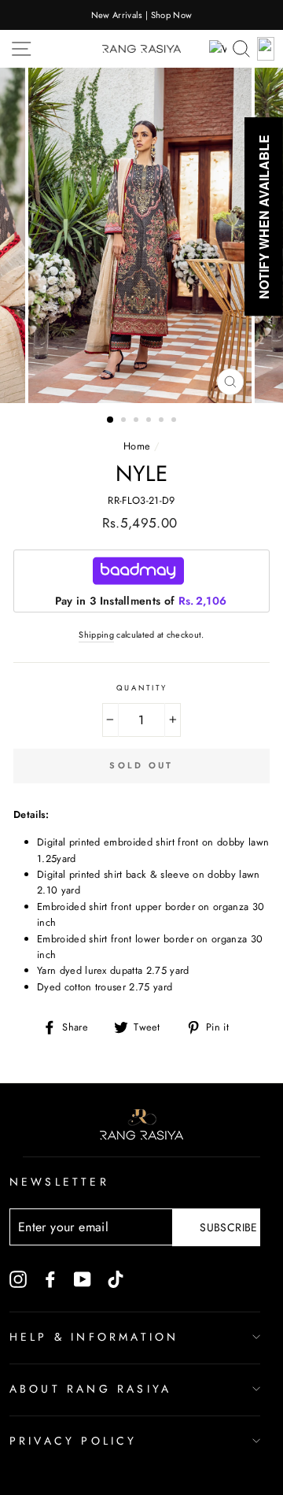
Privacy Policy (73, 1441)
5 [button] (163, 421)
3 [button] (138, 421)
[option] (141, 15)
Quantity (141, 688)
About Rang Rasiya (90, 1389)
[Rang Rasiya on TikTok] (115, 1278)
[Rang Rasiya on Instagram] (18, 1278)
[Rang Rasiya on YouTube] (82, 1278)
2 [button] (125, 421)
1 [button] (111, 420)
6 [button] (175, 421)
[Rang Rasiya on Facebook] (50, 1278)
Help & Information (94, 1337)
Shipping (96, 634)
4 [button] (150, 421)
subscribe (228, 1227)
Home (136, 446)
